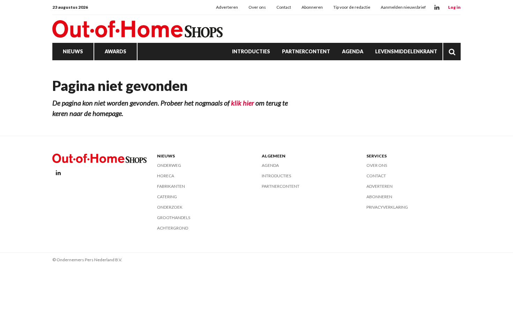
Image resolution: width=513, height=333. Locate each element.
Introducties (251, 51)
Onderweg (169, 165)
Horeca (165, 175)
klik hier (242, 103)
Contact (283, 7)
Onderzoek (170, 207)
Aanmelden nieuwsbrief (403, 7)
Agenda (352, 51)
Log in (454, 7)
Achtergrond (172, 228)
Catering (167, 196)
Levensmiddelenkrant (406, 51)
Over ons (257, 7)
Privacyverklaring (387, 207)
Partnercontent (306, 51)
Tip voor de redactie (351, 7)
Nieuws (73, 51)
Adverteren (227, 7)
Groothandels (173, 217)
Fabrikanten (171, 186)
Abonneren (312, 7)
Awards (115, 51)
